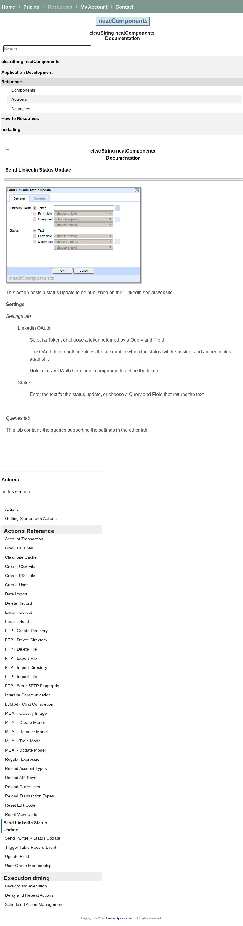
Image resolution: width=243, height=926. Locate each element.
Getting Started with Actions (31, 518)
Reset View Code (21, 814)
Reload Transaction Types (29, 796)
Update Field (17, 856)
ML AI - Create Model (25, 722)
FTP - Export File (21, 658)
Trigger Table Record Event (30, 847)
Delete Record (18, 603)
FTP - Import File (21, 676)
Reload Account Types (26, 768)
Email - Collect (18, 612)
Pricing (31, 6)
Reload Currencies (22, 786)
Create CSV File (20, 566)
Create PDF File (20, 575)
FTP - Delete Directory (26, 639)
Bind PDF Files (19, 548)
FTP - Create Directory (26, 630)
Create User (16, 584)
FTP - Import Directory (26, 667)
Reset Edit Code (20, 805)
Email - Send (17, 621)
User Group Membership (28, 865)
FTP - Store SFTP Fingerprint (32, 685)
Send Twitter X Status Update (32, 838)
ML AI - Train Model (23, 740)
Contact (124, 6)
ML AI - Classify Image (26, 713)
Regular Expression (23, 759)
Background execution (26, 886)
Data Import (16, 594)
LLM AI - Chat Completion (29, 704)
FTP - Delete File (21, 649)
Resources (60, 6)
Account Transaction (24, 538)
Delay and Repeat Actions (29, 895)
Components (23, 90)
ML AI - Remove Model (26, 731)
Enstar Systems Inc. (119, 918)
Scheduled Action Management (34, 904)
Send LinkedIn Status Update (25, 826)
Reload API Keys (20, 777)
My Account (94, 6)
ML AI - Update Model (25, 750)
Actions (19, 99)
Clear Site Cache (21, 557)
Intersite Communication (28, 695)
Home (8, 6)
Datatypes (20, 108)
